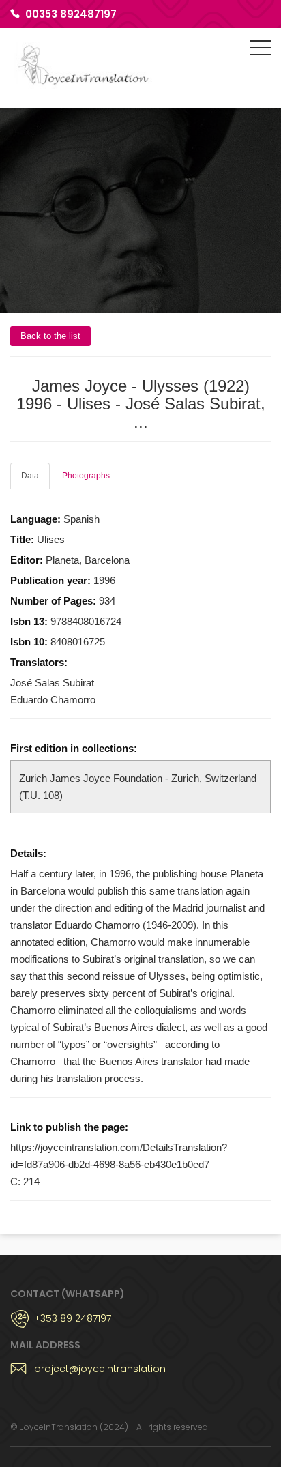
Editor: (28, 560)
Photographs (86, 475)
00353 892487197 (71, 14)
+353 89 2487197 (72, 1318)
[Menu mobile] (260, 50)
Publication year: (51, 580)
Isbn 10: (30, 642)
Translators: (39, 662)
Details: (28, 853)
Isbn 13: (30, 621)
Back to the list (50, 336)
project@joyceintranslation (100, 1369)
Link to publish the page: (70, 1127)
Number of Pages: (54, 601)
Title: (23, 539)
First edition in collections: (73, 748)
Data (30, 475)
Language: (36, 519)
